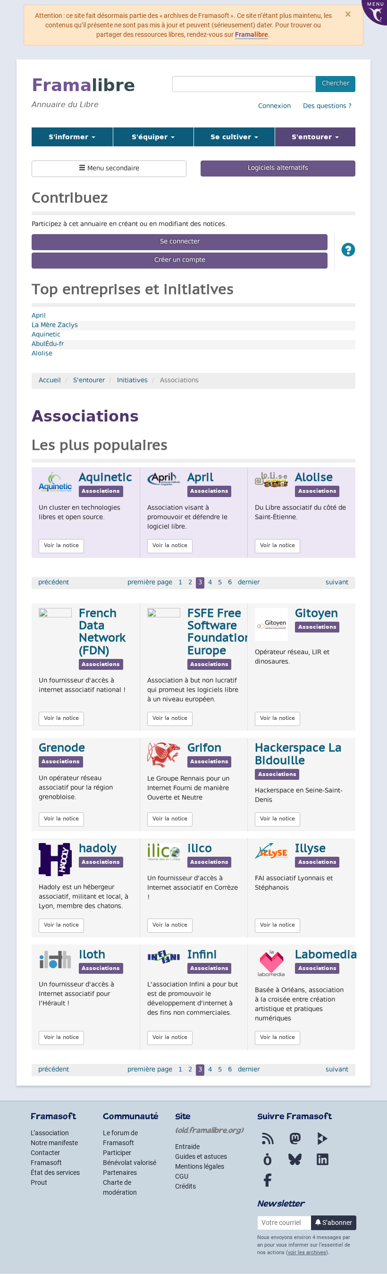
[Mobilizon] (267, 1165)
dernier (249, 583)
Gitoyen (316, 614)
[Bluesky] (295, 1165)
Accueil (50, 381)
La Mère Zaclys (55, 325)
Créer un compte (179, 260)
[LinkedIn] (322, 1165)
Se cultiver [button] (231, 137)
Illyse (310, 849)
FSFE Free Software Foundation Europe (219, 633)
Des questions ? (327, 106)
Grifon (204, 748)
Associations (101, 492)
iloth (92, 955)
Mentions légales (199, 1166)
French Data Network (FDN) (102, 633)
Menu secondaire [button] (112, 169)
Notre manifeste (54, 1143)
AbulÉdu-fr (48, 344)
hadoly (98, 849)
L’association (50, 1133)
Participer (117, 1152)
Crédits (185, 1186)
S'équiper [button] (151, 137)
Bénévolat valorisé (129, 1162)
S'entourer (89, 381)
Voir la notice (61, 546)
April (39, 316)
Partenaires (120, 1172)
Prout (39, 1182)
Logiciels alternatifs (278, 168)
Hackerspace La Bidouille (298, 754)
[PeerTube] (322, 1144)
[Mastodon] (295, 1144)
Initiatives (132, 381)
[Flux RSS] (267, 1144)
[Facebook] (267, 1186)
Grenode (62, 748)
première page (149, 583)
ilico (199, 849)
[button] (348, 251)
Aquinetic (46, 335)
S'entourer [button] (323, 136)
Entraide (187, 1146)
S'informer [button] (70, 137)
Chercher (335, 84)
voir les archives (307, 1252)
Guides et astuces (201, 1156)
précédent (53, 583)
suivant (337, 583)
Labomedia (326, 955)
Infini (202, 955)
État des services (55, 1172)
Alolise (42, 354)
